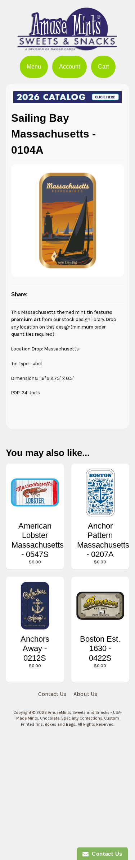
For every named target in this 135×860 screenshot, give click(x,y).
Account (69, 67)
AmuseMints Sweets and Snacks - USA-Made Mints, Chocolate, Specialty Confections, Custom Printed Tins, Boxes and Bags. (69, 718)
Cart (103, 67)
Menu (34, 67)
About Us (85, 694)
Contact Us (52, 694)
